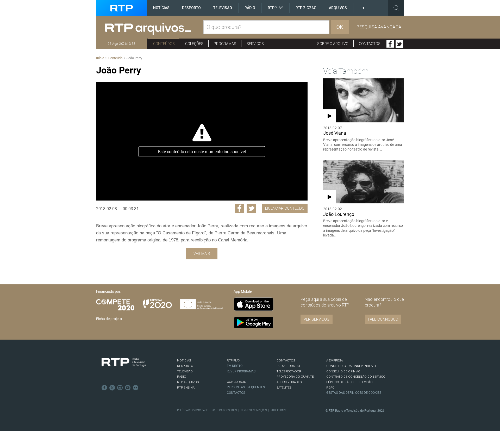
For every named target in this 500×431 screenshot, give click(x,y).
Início (100, 58)
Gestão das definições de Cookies (353, 393)
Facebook (390, 44)
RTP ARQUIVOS (188, 382)
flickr (136, 388)
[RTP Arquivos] (154, 29)
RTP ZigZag (306, 8)
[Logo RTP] (124, 362)
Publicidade (278, 410)
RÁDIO (181, 376)
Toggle (396, 8)
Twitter (399, 44)
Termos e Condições (254, 410)
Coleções (194, 44)
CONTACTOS (286, 360)
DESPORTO (185, 366)
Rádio (250, 8)
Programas (225, 44)
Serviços (255, 44)
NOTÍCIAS (184, 360)
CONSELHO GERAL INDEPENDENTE (351, 366)
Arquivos (338, 8)
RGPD (330, 387)
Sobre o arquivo (332, 44)
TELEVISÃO (185, 371)
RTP (275, 8)
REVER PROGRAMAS (241, 371)
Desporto (191, 8)
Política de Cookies (224, 410)
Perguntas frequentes (246, 387)
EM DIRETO (234, 366)
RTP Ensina (186, 387)
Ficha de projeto (109, 319)
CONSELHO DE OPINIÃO (343, 371)
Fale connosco (383, 319)
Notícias (161, 8)
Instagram (120, 388)
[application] (201, 141)
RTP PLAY (233, 360)
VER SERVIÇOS (316, 319)
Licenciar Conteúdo (284, 208)
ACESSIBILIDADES (289, 382)
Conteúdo (115, 58)
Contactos (369, 44)
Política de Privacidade (192, 410)
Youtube (128, 388)
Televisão (222, 8)
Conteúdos (164, 44)
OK (339, 27)
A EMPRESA (334, 360)
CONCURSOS (236, 382)
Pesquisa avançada (378, 26)
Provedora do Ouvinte (295, 376)
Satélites (284, 387)
